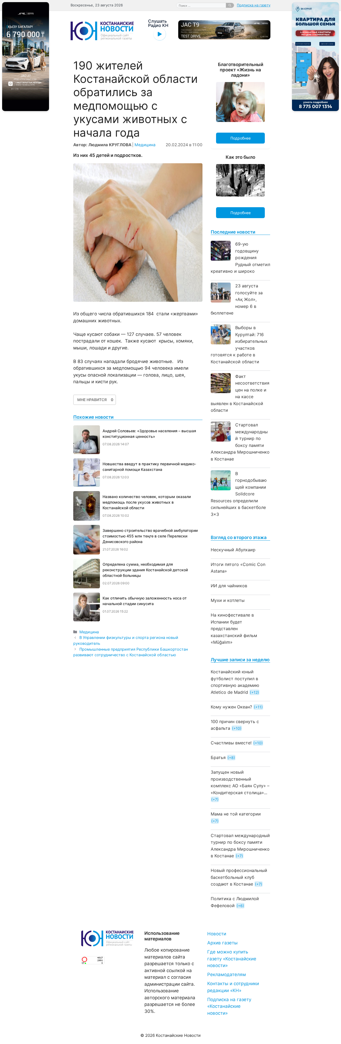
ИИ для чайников (229, 585)
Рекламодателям (226, 974)
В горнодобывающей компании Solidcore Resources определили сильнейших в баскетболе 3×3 (239, 494)
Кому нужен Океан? (231, 706)
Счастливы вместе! (231, 742)
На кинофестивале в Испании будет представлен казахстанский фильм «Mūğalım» (234, 628)
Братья (218, 757)
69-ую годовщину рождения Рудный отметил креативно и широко (240, 257)
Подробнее (240, 138)
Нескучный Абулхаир (233, 549)
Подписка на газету (253, 5)
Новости (216, 933)
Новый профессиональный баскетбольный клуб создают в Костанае (239, 877)
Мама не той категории (236, 814)
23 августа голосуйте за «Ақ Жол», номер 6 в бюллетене (237, 299)
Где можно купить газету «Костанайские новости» (231, 958)
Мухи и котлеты (228, 600)
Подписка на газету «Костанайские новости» (229, 1006)
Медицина (145, 144)
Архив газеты (222, 942)
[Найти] (230, 5)
